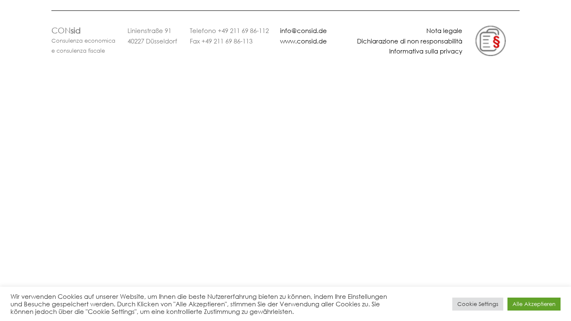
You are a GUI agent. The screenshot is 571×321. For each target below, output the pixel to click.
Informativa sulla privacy (425, 51)
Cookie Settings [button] (477, 304)
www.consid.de (303, 41)
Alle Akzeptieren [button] (534, 304)
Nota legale (444, 30)
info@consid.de (303, 30)
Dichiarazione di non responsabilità (409, 41)
